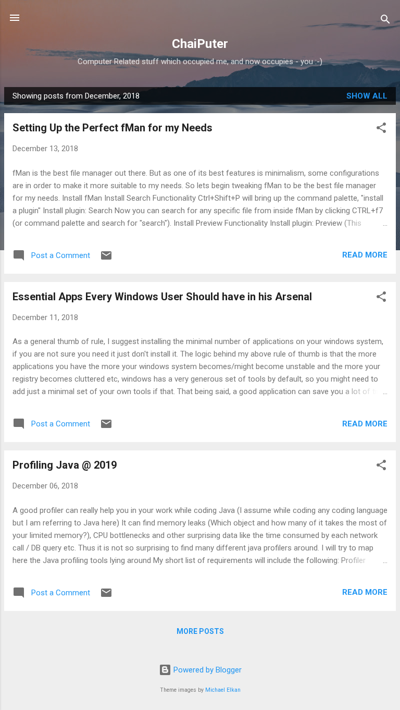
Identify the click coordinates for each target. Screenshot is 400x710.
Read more (365, 255)
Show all (367, 96)
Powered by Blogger (206, 670)
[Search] (385, 21)
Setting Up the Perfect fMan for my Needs (112, 127)
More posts (200, 631)
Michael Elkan (223, 690)
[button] (381, 129)
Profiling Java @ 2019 (64, 465)
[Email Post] (106, 259)
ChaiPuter (200, 43)
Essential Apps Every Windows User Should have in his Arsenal (162, 296)
